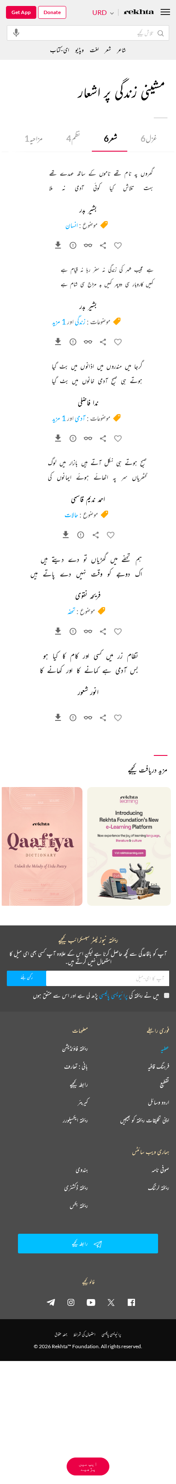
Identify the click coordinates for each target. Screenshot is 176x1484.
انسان (71, 225)
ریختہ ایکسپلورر (75, 1120)
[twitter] (111, 1302)
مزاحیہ (33, 138)
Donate (52, 12)
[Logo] (138, 13)
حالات (71, 514)
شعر (110, 138)
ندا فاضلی (88, 403)
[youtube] (91, 1302)
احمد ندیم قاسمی (88, 499)
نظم (73, 138)
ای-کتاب (59, 50)
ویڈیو (79, 50)
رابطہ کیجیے (79, 1084)
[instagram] (71, 1302)
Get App (21, 12)
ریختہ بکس (79, 1205)
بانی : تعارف (76, 1066)
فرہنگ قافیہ (158, 1066)
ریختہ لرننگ (158, 1187)
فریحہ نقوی (88, 596)
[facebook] (131, 1302)
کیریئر (83, 1102)
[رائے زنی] (73, 247)
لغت (94, 50)
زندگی (80, 321)
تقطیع (164, 1084)
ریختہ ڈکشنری (76, 1187)
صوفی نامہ (160, 1169)
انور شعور (88, 692)
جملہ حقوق (61, 1334)
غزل (149, 138)
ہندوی (82, 1169)
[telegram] (51, 1302)
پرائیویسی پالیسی (113, 995)
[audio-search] (16, 32)
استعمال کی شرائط (84, 1334)
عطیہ (165, 1048)
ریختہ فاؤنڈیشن (75, 1048)
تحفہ (71, 611)
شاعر (121, 50)
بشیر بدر (88, 210)
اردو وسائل (158, 1102)
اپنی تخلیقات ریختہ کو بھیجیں (144, 1120)
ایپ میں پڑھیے (88, 1466)
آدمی (80, 418)
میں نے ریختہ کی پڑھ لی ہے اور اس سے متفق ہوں (96, 995)
